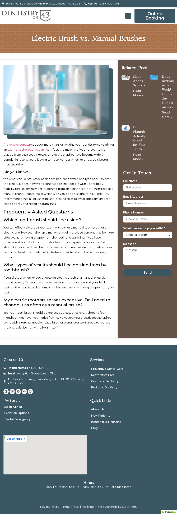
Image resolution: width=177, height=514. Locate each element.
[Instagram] (30, 391)
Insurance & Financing (106, 421)
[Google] (6, 391)
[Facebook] (18, 391)
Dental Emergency (17, 419)
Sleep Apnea (13, 406)
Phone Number (134, 212)
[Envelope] (12, 391)
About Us (97, 409)
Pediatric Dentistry (104, 387)
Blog (94, 428)
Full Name (130, 181)
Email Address (133, 196)
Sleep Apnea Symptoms (141, 81)
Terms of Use (70, 506)
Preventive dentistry (17, 144)
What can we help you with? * (144, 228)
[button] (128, 16)
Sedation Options (16, 413)
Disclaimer (89, 506)
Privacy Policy (49, 506)
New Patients (100, 415)
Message (129, 244)
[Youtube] (24, 391)
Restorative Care (103, 375)
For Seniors (12, 400)
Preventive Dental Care (107, 368)
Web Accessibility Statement (117, 506)
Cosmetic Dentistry (104, 381)
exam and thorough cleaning (28, 149)
